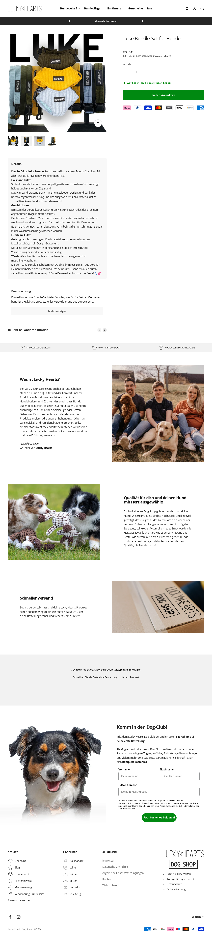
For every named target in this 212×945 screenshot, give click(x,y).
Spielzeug (75, 894)
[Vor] (142, 21)
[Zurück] (69, 21)
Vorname (124, 769)
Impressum (109, 860)
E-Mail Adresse (127, 785)
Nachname (167, 769)
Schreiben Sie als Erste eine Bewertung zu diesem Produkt (106, 677)
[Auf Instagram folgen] (18, 917)
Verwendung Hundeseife (29, 894)
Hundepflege (92, 8)
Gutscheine (135, 8)
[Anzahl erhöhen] (144, 72)
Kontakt (107, 879)
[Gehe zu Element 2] (26, 141)
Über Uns (20, 861)
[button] (106, 677)
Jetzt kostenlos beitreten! (159, 817)
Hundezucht (22, 874)
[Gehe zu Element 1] (13, 141)
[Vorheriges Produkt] (99, 330)
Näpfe (73, 874)
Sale (149, 8)
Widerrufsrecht (111, 885)
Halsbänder (76, 861)
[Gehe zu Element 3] (39, 141)
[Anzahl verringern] (128, 72)
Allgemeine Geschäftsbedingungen (123, 873)
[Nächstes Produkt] (105, 330)
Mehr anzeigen (57, 311)
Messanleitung (23, 887)
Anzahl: (127, 64)
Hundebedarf (68, 8)
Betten (74, 881)
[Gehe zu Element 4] (53, 141)
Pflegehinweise (23, 881)
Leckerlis (75, 887)
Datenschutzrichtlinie (115, 866)
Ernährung (114, 8)
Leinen (74, 867)
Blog (17, 867)
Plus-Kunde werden (19, 900)
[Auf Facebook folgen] (10, 917)
